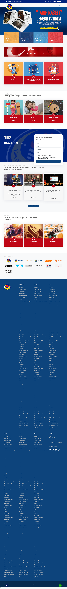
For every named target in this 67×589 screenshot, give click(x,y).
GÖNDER (48, 161)
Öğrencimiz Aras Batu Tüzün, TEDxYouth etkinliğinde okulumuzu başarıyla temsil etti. (53, 191)
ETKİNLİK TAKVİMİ (53, 117)
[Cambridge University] (29, 265)
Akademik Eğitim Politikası (23, 350)
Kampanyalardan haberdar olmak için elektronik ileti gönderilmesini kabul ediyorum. (46, 158)
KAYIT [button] (27, 5)
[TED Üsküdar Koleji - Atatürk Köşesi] (33, 52)
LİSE (20, 405)
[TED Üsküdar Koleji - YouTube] (50, 1)
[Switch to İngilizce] (60, 5)
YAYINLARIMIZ (13, 117)
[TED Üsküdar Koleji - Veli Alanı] (33, 107)
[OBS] (48, 265)
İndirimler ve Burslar (22, 326)
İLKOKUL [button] (42, 5)
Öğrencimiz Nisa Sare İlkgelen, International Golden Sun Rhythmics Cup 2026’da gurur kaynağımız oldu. (33, 191)
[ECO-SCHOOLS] (58, 260)
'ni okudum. (44, 155)
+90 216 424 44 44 (10, 1)
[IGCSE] (19, 265)
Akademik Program (22, 409)
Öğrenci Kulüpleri (22, 419)
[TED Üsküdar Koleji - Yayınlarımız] (13, 107)
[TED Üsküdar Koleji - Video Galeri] (33, 238)
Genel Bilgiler (21, 346)
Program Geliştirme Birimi (23, 334)
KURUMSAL (21, 287)
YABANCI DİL (14, 79)
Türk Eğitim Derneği (22, 289)
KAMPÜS (20, 299)
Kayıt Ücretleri (21, 324)
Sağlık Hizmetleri (22, 309)
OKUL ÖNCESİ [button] (37, 5)
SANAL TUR (55, 5)
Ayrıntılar (13, 120)
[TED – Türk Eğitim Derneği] (9, 260)
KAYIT (5, 471)
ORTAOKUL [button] (47, 5)
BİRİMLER (21, 330)
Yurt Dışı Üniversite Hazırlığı (24, 425)
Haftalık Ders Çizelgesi (23, 356)
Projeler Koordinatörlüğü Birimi (24, 340)
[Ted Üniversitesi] (19, 260)
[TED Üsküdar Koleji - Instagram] (45, 1)
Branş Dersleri (21, 348)
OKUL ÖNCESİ (21, 344)
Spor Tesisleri (21, 307)
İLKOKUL (20, 362)
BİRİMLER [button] (31, 5)
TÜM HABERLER (33, 205)
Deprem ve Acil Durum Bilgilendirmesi (25, 305)
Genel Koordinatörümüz (23, 295)
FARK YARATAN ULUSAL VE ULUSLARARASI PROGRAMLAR (33, 80)
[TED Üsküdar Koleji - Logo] (11, 287)
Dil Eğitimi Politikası (22, 352)
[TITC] (33, 21)
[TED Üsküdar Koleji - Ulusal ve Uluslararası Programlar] (33, 76)
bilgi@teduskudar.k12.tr (19, 1)
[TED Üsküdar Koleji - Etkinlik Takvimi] (53, 107)
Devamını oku (13, 197)
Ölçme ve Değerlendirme (23, 378)
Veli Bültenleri (21, 358)
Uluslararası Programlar (23, 411)
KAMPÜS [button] (23, 5)
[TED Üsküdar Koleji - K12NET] (58, 1)
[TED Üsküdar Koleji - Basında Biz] (53, 238)
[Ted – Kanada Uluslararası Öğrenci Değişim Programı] (58, 265)
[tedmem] (29, 260)
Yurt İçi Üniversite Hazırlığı (23, 423)
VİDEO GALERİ (33, 241)
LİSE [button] (51, 5)
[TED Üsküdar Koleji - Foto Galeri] (13, 238)
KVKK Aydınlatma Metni (42, 155)
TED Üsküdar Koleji (22, 291)
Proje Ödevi (21, 401)
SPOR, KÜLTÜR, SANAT (53, 79)
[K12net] (48, 260)
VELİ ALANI (33, 117)
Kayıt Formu (21, 328)
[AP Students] (39, 265)
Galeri (20, 360)
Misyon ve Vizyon (22, 293)
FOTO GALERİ (13, 241)
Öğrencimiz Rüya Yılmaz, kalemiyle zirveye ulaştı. (13, 191)
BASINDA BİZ (53, 241)
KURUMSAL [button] (18, 5)
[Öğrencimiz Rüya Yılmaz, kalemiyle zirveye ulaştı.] (13, 179)
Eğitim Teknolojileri (7, 469)
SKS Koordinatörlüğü (22, 342)
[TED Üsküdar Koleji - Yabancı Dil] (13, 76)
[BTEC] (9, 265)
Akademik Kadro (22, 297)
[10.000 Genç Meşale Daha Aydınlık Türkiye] (8, 270)
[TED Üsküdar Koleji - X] (47, 1)
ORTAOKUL (21, 382)
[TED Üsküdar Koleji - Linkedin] (48, 1)
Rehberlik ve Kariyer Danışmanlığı (25, 417)
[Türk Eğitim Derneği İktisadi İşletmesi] (39, 260)
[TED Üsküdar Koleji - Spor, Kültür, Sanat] (53, 76)
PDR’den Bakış (21, 354)
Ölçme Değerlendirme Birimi (24, 332)
